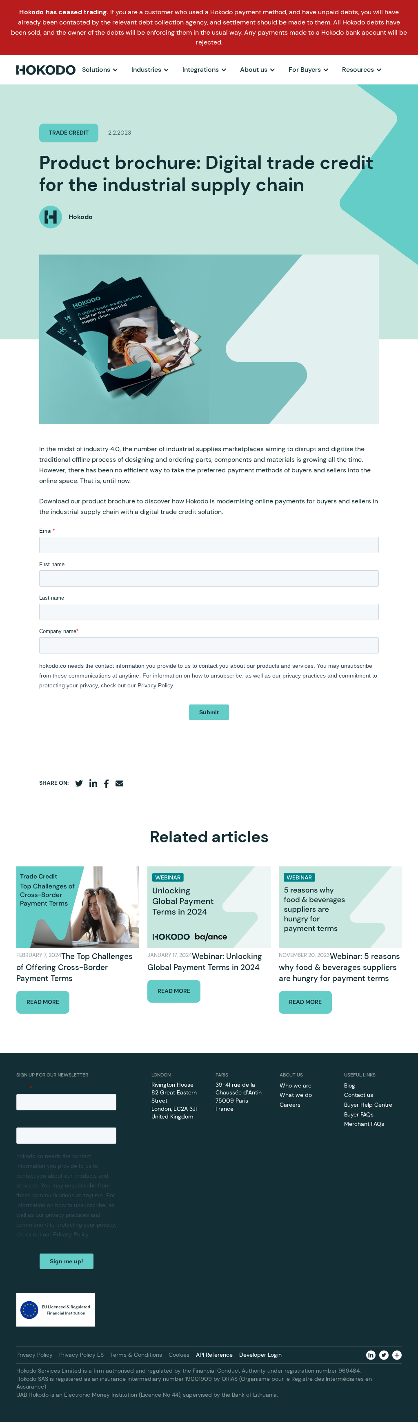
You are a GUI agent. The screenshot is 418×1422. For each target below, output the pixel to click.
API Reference (214, 1354)
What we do (296, 1095)
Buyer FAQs (359, 1114)
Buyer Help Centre (368, 1104)
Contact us (358, 1095)
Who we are (295, 1085)
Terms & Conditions (136, 1354)
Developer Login (260, 1354)
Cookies (179, 1354)
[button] (100, 69)
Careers (290, 1104)
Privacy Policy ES (81, 1354)
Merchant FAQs (364, 1123)
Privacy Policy (34, 1354)
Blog (349, 1085)
